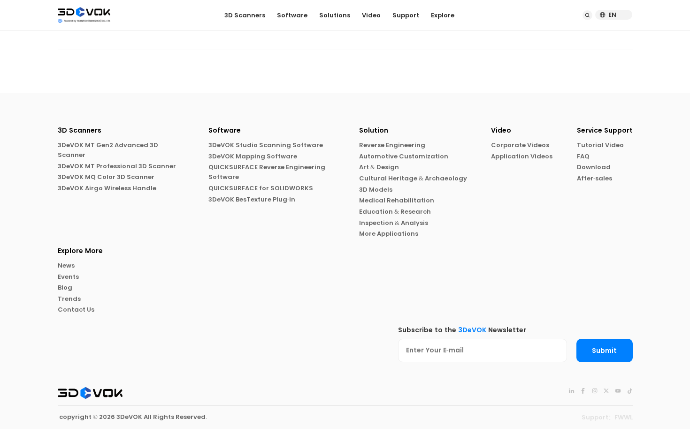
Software (292, 15)
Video (371, 15)
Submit (604, 350)
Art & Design (379, 167)
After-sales (594, 178)
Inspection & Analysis (393, 222)
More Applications (388, 233)
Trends (69, 298)
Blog (65, 287)
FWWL (623, 417)
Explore (442, 15)
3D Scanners (244, 15)
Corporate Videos (520, 145)
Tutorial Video (600, 145)
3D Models (375, 189)
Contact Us (76, 309)
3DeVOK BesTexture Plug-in (251, 199)
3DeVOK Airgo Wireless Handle (107, 188)
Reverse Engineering (392, 145)
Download (594, 167)
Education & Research (395, 211)
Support (405, 15)
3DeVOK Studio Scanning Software (265, 145)
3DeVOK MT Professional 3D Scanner (117, 166)
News (66, 265)
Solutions (334, 15)
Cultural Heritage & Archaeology (413, 178)
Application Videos (521, 156)
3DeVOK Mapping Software (252, 156)
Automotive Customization (403, 156)
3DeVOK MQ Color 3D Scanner (106, 176)
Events (68, 276)
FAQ (583, 156)
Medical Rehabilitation (396, 200)
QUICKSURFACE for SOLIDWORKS (260, 188)
